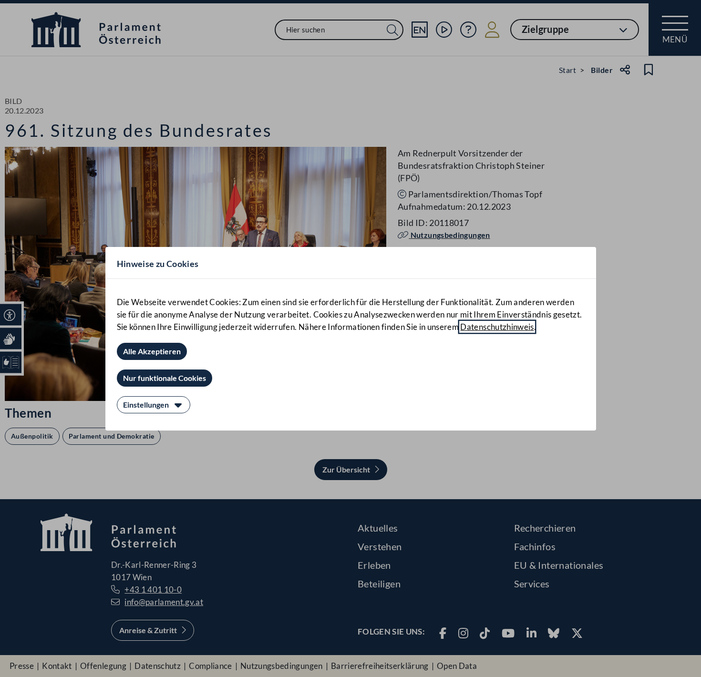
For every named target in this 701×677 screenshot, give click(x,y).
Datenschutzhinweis (497, 327)
